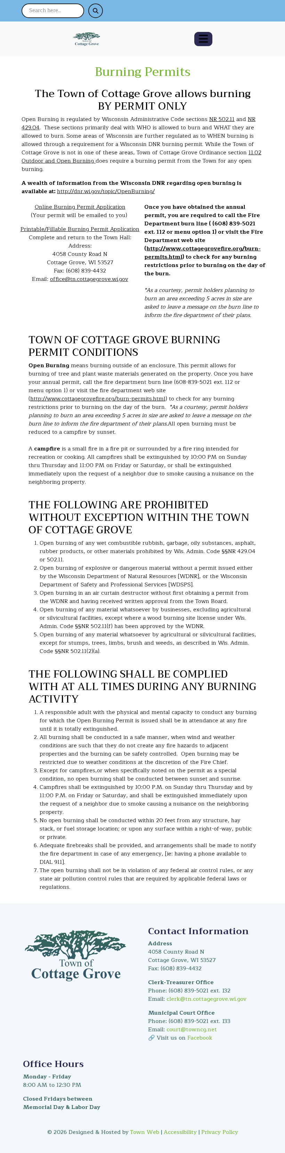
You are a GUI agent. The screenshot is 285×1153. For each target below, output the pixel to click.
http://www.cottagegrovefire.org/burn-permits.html (202, 252)
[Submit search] (95, 10)
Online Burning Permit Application (80, 207)
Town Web (144, 1132)
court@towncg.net (191, 1029)
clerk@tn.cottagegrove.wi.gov (206, 999)
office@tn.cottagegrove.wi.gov (89, 279)
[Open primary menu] (203, 39)
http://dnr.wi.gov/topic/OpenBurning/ (106, 191)
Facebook (199, 1037)
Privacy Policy (219, 1132)
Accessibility (180, 1132)
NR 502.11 (222, 119)
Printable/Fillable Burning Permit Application (80, 229)
